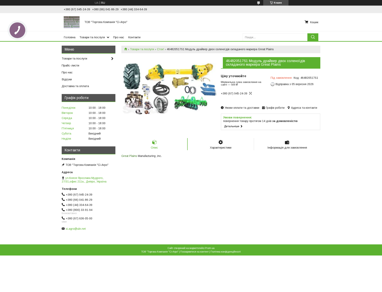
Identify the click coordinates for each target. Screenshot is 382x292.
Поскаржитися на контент (194, 251)
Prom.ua (209, 248)
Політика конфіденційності (225, 251)
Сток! (160, 49)
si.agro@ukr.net (76, 228)
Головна (69, 37)
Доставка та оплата (75, 86)
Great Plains (129, 156)
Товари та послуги (92, 37)
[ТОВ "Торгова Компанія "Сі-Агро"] (72, 22)
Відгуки (67, 79)
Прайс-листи (70, 65)
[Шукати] (312, 37)
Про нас (118, 37)
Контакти (134, 37)
